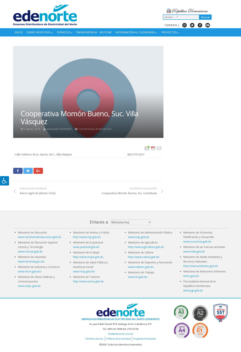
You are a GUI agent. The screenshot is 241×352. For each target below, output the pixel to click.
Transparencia (86, 32)
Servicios (63, 32)
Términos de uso (94, 338)
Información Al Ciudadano (135, 32)
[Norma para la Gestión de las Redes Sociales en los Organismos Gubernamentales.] (200, 330)
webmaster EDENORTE (59, 129)
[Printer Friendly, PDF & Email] (153, 148)
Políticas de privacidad (118, 338)
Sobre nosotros (38, 32)
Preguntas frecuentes (144, 338)
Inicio (19, 32)
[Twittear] (28, 171)
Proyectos (169, 32)
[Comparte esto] (18, 171)
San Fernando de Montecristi (95, 129)
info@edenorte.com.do (120, 333)
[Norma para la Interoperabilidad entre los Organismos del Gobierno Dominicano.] (181, 330)
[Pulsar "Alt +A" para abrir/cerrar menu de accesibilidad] (4, 181)
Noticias (105, 32)
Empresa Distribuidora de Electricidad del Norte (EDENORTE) (120, 319)
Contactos (171, 25)
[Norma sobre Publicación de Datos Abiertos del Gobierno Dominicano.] (181, 312)
